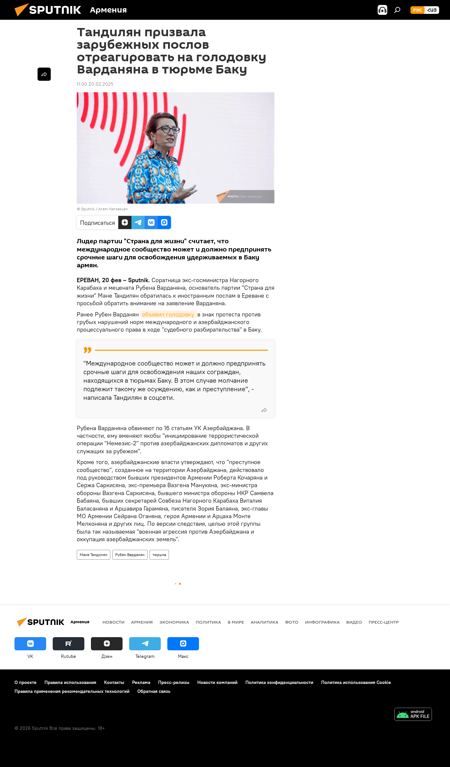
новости (113, 622)
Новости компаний (217, 682)
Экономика (174, 622)
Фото (291, 622)
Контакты (114, 682)
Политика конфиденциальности (279, 682)
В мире (236, 622)
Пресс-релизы (173, 682)
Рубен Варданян (130, 554)
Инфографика (322, 622)
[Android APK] (413, 715)
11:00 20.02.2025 (95, 84)
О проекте (25, 682)
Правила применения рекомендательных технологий (71, 691)
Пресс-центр (384, 622)
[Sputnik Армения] (50, 18)
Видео (354, 622)
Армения (142, 622)
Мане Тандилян (93, 554)
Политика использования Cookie (356, 682)
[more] (264, 410)
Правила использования (70, 682)
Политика (208, 622)
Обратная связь (153, 691)
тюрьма (159, 554)
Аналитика (264, 622)
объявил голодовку (169, 314)
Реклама (141, 682)
